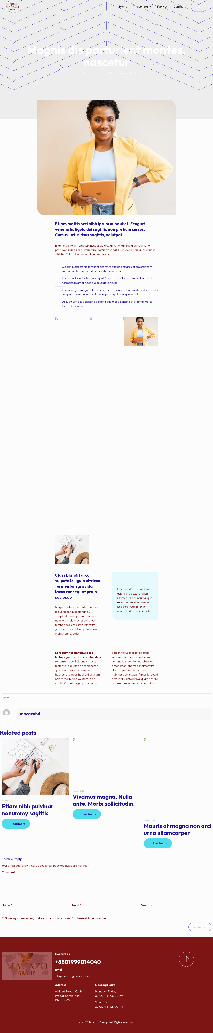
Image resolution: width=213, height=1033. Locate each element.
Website (146, 905)
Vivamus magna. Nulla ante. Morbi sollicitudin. (104, 800)
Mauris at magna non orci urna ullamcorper (177, 829)
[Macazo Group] (12, 6)
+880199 (66, 961)
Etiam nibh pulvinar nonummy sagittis (28, 810)
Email (76, 905)
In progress (138, 73)
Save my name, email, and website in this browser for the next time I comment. (57, 918)
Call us (199, 6)
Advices (125, 73)
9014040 (89, 961)
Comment (9, 872)
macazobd (78, 73)
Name (7, 905)
